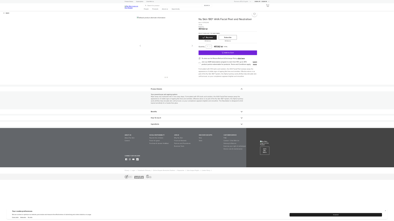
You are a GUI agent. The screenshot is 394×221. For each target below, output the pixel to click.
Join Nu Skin (264, 150)
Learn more (255, 63)
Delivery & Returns (230, 143)
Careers (127, 141)
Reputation (180, 170)
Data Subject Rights (193, 170)
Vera (200, 138)
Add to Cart (229, 53)
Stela (200, 141)
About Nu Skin (130, 138)
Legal (133, 170)
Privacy (127, 170)
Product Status (129, 1)
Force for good (154, 141)
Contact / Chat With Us (231, 141)
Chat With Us (150, 1)
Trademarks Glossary (144, 170)
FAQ (225, 138)
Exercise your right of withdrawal (235, 146)
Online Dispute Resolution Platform (164, 170)
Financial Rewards (180, 141)
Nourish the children (156, 138)
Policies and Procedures (182, 143)
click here (241, 58)
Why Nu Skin (178, 138)
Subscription (139, 1)
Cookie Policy (206, 170)
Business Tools (179, 146)
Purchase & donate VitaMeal (159, 143)
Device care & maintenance (233, 149)
